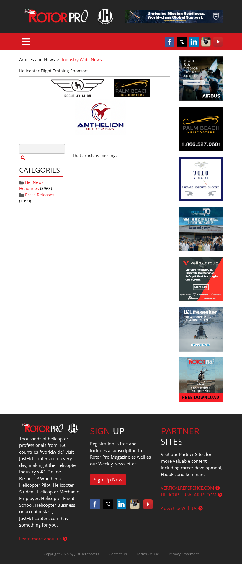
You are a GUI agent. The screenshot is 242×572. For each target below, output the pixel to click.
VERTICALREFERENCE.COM (188, 488)
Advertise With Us (179, 508)
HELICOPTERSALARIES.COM (189, 495)
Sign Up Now (108, 479)
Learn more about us (41, 539)
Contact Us (118, 553)
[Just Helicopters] (68, 16)
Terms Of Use (148, 553)
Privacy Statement (184, 553)
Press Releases (39, 194)
